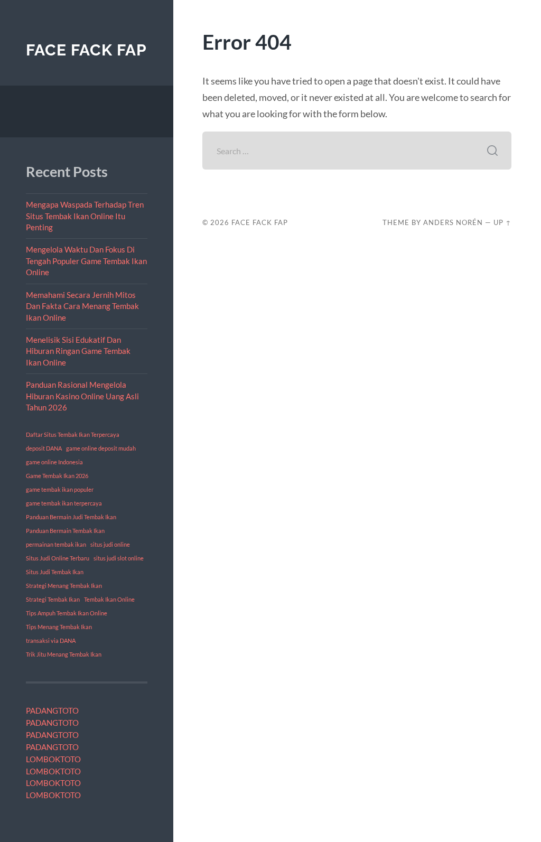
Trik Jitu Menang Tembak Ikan (63, 654)
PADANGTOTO (52, 710)
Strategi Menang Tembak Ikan (64, 585)
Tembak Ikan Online (109, 599)
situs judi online (110, 544)
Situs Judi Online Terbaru (57, 558)
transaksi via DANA (51, 640)
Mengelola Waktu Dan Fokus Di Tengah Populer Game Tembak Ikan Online (86, 261)
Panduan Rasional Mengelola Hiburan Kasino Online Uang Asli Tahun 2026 (82, 396)
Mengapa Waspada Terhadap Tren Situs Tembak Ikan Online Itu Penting (85, 216)
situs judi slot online (119, 558)
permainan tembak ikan (56, 544)
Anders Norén (453, 222)
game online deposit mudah (101, 448)
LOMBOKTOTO (53, 759)
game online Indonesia (54, 462)
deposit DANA (44, 448)
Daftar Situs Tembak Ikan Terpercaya (72, 434)
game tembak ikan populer (60, 489)
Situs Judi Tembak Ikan (54, 571)
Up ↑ (502, 222)
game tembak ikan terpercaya (64, 503)
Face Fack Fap (86, 50)
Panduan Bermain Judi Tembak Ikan (71, 516)
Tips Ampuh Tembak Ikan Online (66, 613)
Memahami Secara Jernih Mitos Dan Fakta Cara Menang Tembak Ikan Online (82, 306)
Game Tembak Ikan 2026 (57, 475)
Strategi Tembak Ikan (53, 599)
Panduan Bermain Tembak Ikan (65, 530)
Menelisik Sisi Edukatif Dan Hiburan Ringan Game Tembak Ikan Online (78, 351)
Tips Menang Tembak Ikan (59, 626)
